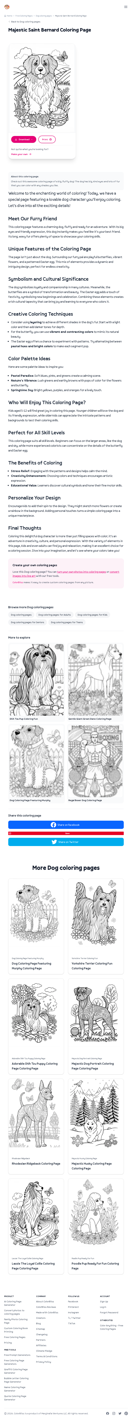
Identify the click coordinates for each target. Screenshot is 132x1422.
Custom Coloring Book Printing (16, 1330)
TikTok (71, 1323)
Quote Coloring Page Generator (15, 1398)
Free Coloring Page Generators (14, 1362)
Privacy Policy (43, 1361)
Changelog (41, 1334)
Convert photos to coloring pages (14, 1312)
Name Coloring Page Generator (14, 1389)
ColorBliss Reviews (46, 1306)
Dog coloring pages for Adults (54, 614)
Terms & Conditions (46, 1356)
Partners (41, 1339)
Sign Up (104, 1301)
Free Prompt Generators (17, 1354)
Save (67, 833)
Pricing (8, 1342)
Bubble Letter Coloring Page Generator (16, 1380)
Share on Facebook (68, 824)
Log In (103, 1306)
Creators (41, 1317)
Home (9, 15)
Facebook (73, 1301)
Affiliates (41, 1345)
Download (24, 139)
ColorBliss (18, 582)
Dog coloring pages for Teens (67, 622)
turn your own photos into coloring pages (81, 571)
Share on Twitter (68, 842)
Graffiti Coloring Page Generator (16, 1371)
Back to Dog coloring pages (25, 21)
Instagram (73, 1312)
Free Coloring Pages (24, 15)
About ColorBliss (45, 1301)
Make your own (19, 154)
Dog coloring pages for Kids (92, 614)
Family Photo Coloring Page (16, 1321)
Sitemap (40, 1328)
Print (45, 139)
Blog (38, 1323)
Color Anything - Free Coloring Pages (111, 1327)
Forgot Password (109, 1312)
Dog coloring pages (44, 15)
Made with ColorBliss (47, 1312)
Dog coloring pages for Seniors (27, 622)
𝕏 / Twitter (74, 1317)
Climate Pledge (44, 1350)
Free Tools (10, 1349)
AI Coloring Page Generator (12, 1303)
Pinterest (73, 1306)
